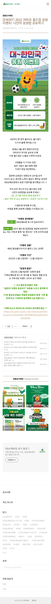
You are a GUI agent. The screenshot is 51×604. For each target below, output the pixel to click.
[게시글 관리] (15, 326)
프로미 (17, 524)
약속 (5, 548)
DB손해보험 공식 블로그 (17, 448)
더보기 (5, 552)
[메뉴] (48, 4)
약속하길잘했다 (39, 520)
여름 (27, 520)
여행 (18, 528)
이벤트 (16, 544)
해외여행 (26, 544)
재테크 (22, 536)
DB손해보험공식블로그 (20, 540)
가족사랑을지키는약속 (27, 532)
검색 (45, 567)
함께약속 (39, 536)
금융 (30, 536)
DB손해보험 (8, 528)
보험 (25, 516)
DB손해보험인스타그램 (13, 520)
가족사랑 (43, 532)
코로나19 (7, 524)
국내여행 (41, 528)
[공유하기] (12, 326)
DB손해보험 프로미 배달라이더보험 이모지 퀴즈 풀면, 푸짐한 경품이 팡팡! (19, 364)
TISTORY (26, 600)
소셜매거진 (8, 516)
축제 (25, 524)
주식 (12, 548)
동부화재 (7, 544)
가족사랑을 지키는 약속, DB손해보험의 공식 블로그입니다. (20, 453)
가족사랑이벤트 (39, 540)
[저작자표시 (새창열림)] (31, 326)
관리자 (34, 600)
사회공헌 (34, 524)
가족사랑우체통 (10, 532)
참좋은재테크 (29, 528)
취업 (5, 540)
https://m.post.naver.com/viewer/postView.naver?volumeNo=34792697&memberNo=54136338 (25, 315)
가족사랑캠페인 (10, 536)
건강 (17, 516)
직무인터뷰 (38, 544)
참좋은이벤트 (8, 337)
